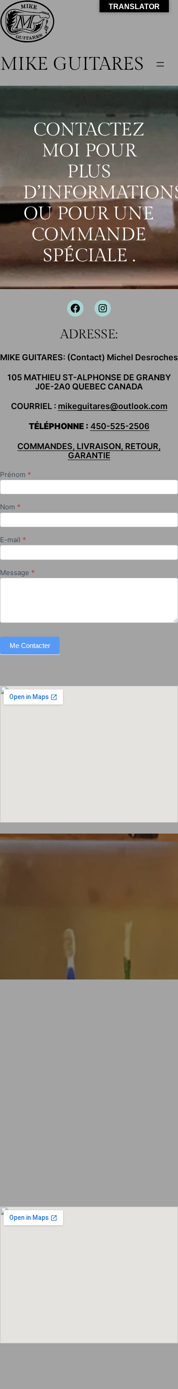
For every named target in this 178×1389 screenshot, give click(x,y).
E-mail (13, 540)
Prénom (15, 475)
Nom (10, 507)
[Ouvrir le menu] (160, 64)
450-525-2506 (120, 426)
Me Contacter (30, 645)
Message (17, 573)
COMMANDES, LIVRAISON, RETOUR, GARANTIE (89, 450)
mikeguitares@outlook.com (113, 406)
